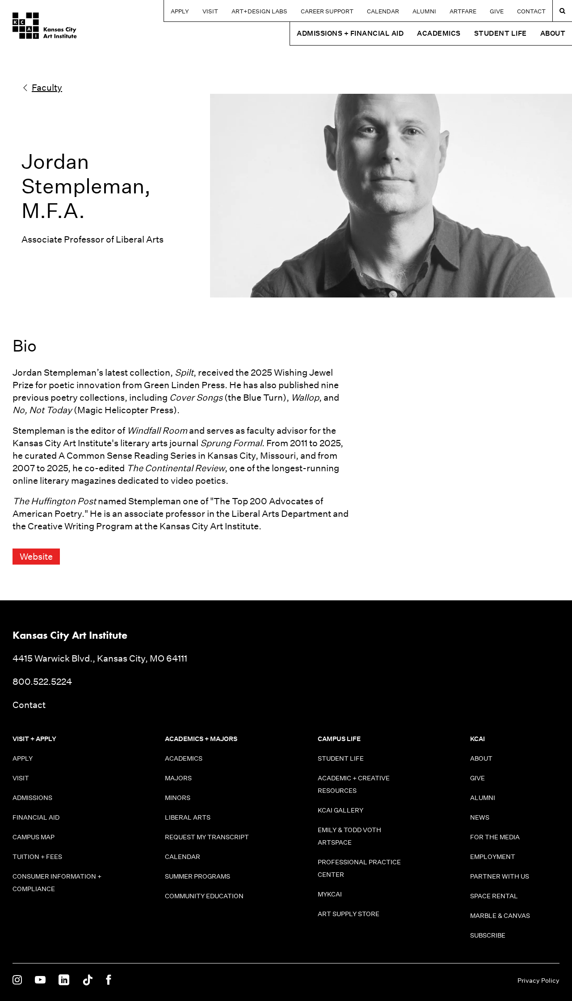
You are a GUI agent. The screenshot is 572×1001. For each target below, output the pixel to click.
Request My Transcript (207, 837)
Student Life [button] (500, 33)
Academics (183, 758)
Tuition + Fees (37, 857)
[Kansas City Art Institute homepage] (45, 26)
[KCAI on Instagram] (17, 980)
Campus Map (34, 837)
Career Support (327, 11)
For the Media (495, 837)
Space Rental (494, 896)
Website (36, 556)
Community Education (204, 896)
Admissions (32, 798)
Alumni (424, 11)
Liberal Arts (187, 817)
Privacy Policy (538, 980)
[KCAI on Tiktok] (87, 980)
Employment (492, 857)
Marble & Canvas (500, 916)
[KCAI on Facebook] (108, 980)
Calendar (383, 11)
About (481, 758)
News (479, 817)
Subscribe (487, 935)
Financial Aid (36, 817)
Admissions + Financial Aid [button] (350, 33)
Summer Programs (197, 876)
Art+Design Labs (259, 11)
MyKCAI (330, 894)
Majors (178, 778)
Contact (531, 11)
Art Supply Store (348, 914)
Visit (210, 11)
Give (497, 11)
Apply (180, 11)
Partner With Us (499, 876)
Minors (177, 798)
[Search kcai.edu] (562, 10)
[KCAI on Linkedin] (64, 980)
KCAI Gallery (340, 810)
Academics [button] (439, 33)
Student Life (341, 758)
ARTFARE (463, 11)
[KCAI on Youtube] (40, 980)
